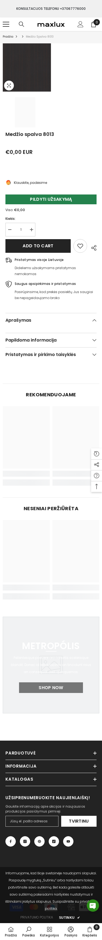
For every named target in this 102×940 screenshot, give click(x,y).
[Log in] (81, 24)
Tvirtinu (79, 821)
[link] (26, 474)
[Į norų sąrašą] (80, 246)
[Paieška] (21, 24)
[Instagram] (25, 841)
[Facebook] (10, 841)
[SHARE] (92, 247)
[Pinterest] (39, 841)
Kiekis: (10, 218)
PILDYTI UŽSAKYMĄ (51, 199)
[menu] (6, 24)
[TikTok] (54, 841)
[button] (93, 905)
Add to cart (38, 246)
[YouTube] (68, 841)
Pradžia (8, 37)
